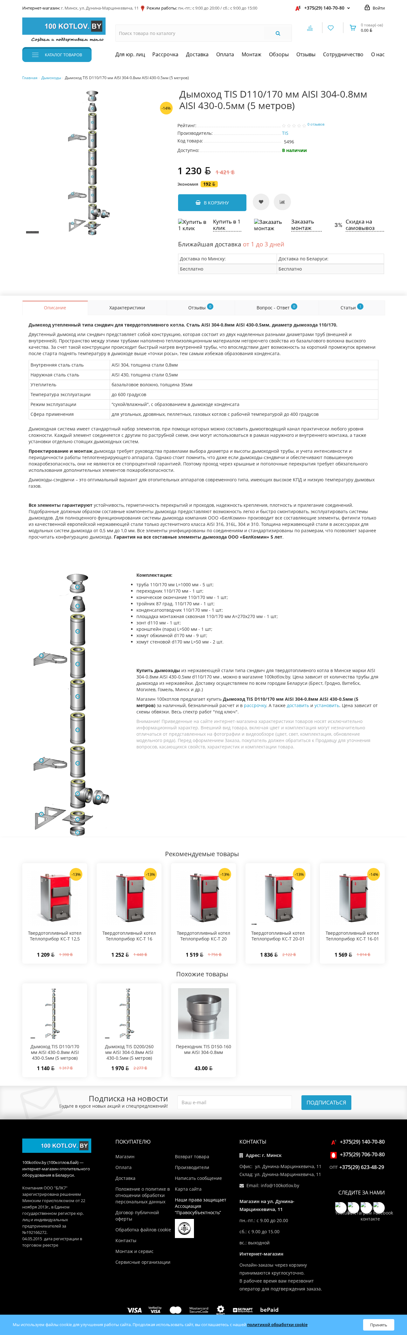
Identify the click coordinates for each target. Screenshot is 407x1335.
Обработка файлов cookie (143, 1230)
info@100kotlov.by (280, 1185)
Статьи (351, 307)
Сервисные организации (142, 1262)
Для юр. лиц (130, 54)
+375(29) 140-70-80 (324, 8)
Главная (30, 77)
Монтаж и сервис (134, 1251)
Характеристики (127, 308)
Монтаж (251, 54)
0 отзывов (315, 124)
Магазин (125, 1156)
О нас (378, 54)
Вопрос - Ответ (276, 307)
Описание (55, 308)
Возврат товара (192, 1156)
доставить (298, 705)
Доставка (197, 54)
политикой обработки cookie (277, 1324)
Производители (192, 1167)
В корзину (216, 203)
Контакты (125, 1240)
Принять (378, 1325)
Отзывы (305, 54)
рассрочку (255, 705)
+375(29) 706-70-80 (362, 1154)
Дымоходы (51, 77)
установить (326, 705)
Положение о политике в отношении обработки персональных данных (142, 1195)
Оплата (225, 54)
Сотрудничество (343, 54)
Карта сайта (188, 1189)
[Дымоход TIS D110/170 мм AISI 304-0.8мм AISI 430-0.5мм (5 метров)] (95, 162)
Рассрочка (165, 54)
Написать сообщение (198, 1178)
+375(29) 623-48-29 (361, 1167)
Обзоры (279, 54)
